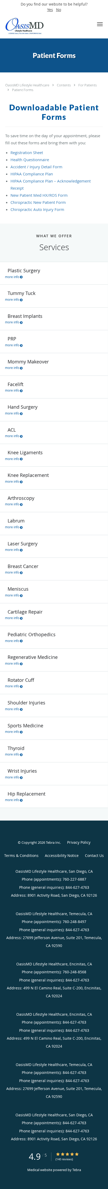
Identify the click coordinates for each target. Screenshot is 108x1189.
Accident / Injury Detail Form (36, 166)
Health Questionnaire (29, 159)
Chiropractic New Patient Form (38, 202)
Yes (50, 9)
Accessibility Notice (62, 855)
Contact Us (94, 855)
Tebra (76, 1169)
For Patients (87, 85)
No (58, 9)
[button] (100, 24)
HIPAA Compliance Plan (31, 173)
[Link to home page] (30, 26)
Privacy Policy (78, 842)
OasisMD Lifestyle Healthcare (27, 85)
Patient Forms (22, 89)
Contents (64, 85)
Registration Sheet (26, 152)
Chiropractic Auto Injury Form (37, 209)
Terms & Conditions (21, 855)
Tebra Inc (53, 842)
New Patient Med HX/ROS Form (39, 195)
